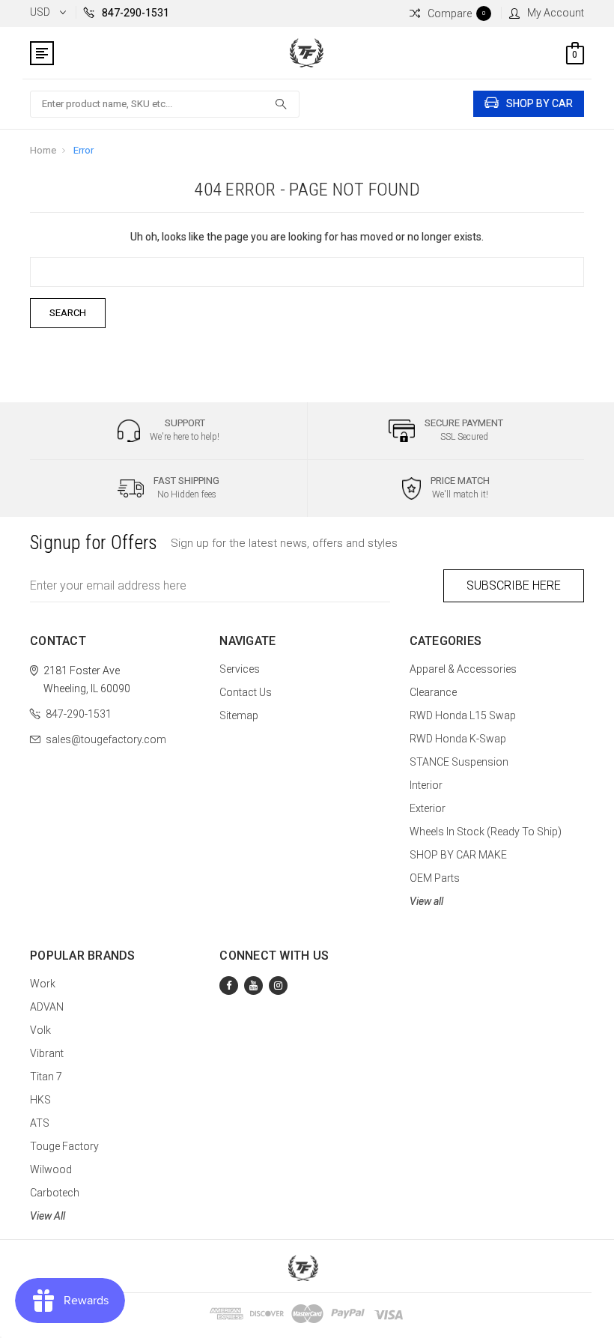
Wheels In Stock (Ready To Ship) (486, 832)
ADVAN (47, 1007)
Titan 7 (46, 1077)
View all (426, 901)
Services (239, 669)
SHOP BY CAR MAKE (458, 855)
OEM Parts (435, 878)
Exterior (428, 808)
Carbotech (54, 1193)
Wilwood (51, 1169)
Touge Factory (64, 1146)
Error (83, 150)
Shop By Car (539, 103)
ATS (39, 1123)
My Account (555, 13)
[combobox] (165, 104)
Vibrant (47, 1053)
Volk (40, 1030)
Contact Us (245, 692)
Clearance (433, 692)
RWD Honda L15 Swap (463, 715)
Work (42, 984)
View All (47, 1216)
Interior (426, 785)
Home (43, 150)
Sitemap (238, 715)
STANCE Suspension (459, 762)
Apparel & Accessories (463, 669)
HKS (40, 1100)
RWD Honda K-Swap (458, 739)
